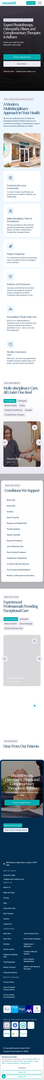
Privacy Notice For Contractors (9, 996)
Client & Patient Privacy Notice (9, 988)
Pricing (6, 898)
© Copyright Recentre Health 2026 (16, 1048)
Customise (22, 1068)
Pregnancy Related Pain (17, 523)
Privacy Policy (8, 982)
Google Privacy (25, 1063)
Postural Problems (14, 540)
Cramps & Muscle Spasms (18, 564)
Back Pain (11, 500)
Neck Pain (11, 506)
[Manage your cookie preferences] (4, 1076)
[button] (5, 442)
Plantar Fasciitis (13, 535)
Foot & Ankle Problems (16, 552)
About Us (6, 887)
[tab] (9, 401)
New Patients (8, 913)
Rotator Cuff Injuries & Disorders (20, 575)
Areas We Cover (9, 908)
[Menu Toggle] (40, 3)
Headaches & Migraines (17, 558)
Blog (5, 903)
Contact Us (7, 924)
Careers (6, 919)
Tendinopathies (13, 529)
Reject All (22, 1072)
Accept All (22, 1076)
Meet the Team (9, 892)
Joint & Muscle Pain (15, 546)
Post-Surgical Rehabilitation (18, 570)
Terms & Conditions (13, 1063)
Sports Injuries (13, 517)
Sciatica (10, 511)
